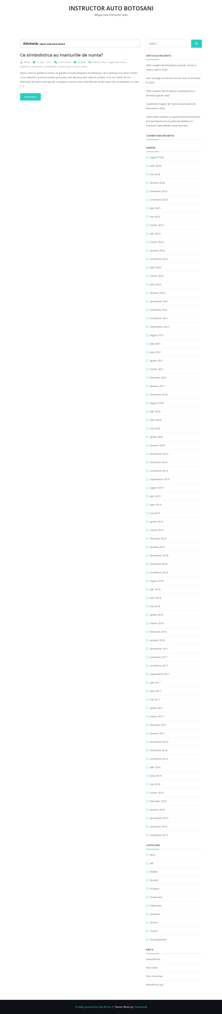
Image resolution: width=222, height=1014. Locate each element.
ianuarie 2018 (157, 640)
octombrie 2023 (159, 259)
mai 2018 (155, 606)
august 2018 (157, 580)
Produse (81, 62)
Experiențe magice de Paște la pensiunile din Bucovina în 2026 (171, 106)
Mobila (153, 871)
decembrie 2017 (159, 648)
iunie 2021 (155, 352)
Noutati (154, 880)
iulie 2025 (155, 208)
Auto (152, 854)
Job (151, 863)
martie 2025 (157, 225)
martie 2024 (157, 242)
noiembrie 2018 (159, 563)
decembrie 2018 (159, 555)
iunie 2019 (155, 504)
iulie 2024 (155, 233)
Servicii (153, 922)
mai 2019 (155, 513)
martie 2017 (157, 716)
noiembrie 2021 (159, 309)
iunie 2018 (155, 597)
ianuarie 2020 (157, 445)
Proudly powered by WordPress (93, 1006)
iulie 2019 (155, 496)
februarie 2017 (158, 724)
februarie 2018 (158, 631)
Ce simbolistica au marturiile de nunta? (61, 55)
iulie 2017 (155, 682)
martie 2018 (157, 623)
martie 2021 (157, 369)
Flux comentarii (154, 976)
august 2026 (157, 157)
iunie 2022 (155, 284)
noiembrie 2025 (159, 191)
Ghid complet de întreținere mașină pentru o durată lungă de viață (170, 93)
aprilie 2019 (156, 521)
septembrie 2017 (160, 674)
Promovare (156, 897)
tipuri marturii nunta (77, 66)
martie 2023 (157, 275)
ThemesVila (140, 1006)
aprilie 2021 (156, 360)
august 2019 (157, 487)
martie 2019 (157, 530)
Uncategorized (158, 939)
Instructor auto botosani (111, 8)
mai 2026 (155, 174)
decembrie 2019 (159, 453)
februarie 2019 (158, 538)
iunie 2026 (155, 165)
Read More (30, 96)
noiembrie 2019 (159, 462)
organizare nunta (117, 62)
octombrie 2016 (159, 758)
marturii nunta (99, 62)
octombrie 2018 (159, 572)
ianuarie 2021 (157, 386)
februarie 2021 (158, 377)
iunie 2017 (155, 691)
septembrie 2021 (160, 326)
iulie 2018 (155, 589)
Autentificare (153, 959)
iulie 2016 (155, 767)
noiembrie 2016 (159, 750)
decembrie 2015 (159, 818)
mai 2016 (155, 784)
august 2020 (157, 403)
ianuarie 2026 (157, 182)
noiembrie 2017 (159, 657)
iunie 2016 (155, 775)
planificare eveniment (31, 66)
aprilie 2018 (156, 614)
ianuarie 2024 (157, 250)
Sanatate (155, 914)
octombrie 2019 (159, 470)
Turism (154, 931)
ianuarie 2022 (157, 292)
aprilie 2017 (156, 708)
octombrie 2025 (159, 199)
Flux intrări (152, 967)
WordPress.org (154, 984)
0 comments (64, 62)
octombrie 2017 (159, 665)
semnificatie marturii (54, 66)
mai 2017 (155, 699)
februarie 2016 (158, 801)
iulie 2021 (155, 343)
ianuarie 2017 (157, 733)
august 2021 (157, 335)
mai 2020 (155, 428)
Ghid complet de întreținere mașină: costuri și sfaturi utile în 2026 (171, 67)
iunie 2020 (155, 419)
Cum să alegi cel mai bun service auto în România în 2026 (173, 80)
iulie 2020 (155, 411)
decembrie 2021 (159, 301)
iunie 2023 (155, 267)
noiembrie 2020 (159, 394)
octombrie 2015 (159, 835)
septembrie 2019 (160, 479)
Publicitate (156, 905)
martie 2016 (157, 792)
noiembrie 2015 (159, 826)
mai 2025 (155, 216)
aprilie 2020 (156, 436)
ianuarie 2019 (157, 547)
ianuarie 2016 (157, 809)
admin (27, 62)
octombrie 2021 (159, 318)
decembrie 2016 (159, 741)
